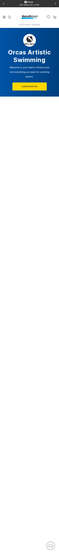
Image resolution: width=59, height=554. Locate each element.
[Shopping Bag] (55, 17)
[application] (50, 545)
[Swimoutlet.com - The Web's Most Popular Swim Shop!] (29, 17)
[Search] (9, 17)
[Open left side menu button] (4, 17)
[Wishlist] (48, 17)
